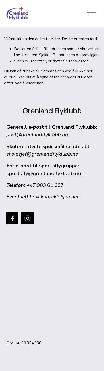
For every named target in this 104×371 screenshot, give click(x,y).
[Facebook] (12, 218)
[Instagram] (27, 218)
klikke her (83, 71)
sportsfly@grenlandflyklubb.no (43, 173)
